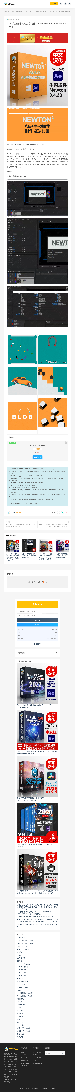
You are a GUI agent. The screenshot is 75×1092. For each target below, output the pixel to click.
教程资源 (20, 1019)
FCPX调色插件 (21, 975)
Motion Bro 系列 (22, 990)
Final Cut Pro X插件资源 (25, 1059)
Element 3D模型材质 (23, 964)
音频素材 (20, 1037)
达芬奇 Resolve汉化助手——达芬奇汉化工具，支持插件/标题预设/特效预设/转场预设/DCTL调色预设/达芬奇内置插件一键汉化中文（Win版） (37, 907)
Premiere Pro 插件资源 (25, 1065)
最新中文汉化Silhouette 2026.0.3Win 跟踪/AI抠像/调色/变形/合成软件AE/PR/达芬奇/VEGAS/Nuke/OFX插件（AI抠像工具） (37, 920)
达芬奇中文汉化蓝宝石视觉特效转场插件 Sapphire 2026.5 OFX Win (37, 925)
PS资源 (19, 1007)
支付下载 (37, 620)
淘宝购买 (37, 624)
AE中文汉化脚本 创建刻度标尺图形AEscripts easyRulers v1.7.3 (29, 555)
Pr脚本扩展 (20, 999)
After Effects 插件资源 (25, 1053)
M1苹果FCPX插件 (23, 987)
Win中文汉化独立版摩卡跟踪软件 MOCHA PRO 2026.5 (35, 917)
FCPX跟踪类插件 (22, 981)
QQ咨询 (38, 644)
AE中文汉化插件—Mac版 (25, 940)
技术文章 (20, 1013)
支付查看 (38, 457)
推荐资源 (20, 1016)
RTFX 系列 (20, 1010)
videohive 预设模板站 (37, 1065)
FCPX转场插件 (21, 984)
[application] (37, 124)
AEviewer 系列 (22, 937)
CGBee (36, 1088)
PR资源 (19, 1002)
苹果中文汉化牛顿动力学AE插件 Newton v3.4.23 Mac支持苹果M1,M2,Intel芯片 (20, 525)
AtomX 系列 (21, 955)
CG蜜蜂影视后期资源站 (16, 11)
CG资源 (19, 961)
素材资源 (20, 1022)
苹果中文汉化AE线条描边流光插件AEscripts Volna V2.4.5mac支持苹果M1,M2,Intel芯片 (54, 525)
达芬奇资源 (20, 1034)
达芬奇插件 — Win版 (23, 1031)
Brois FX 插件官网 (37, 1059)
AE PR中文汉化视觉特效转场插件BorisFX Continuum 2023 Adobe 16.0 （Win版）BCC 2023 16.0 (12, 557)
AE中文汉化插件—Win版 (37, 11)
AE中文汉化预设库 (23, 949)
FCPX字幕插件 (21, 970)
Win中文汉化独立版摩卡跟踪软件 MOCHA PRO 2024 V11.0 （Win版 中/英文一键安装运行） (45, 557)
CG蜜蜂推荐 (21, 958)
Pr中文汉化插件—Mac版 (25, 993)
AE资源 (27, 11)
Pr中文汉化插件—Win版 (25, 996)
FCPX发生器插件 (22, 967)
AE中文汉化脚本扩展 (24, 946)
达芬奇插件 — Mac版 (23, 1028)
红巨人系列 (20, 1025)
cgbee (13, 512)
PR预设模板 (21, 1005)
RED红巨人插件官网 (37, 1053)
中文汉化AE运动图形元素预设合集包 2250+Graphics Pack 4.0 (62, 555)
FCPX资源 (20, 978)
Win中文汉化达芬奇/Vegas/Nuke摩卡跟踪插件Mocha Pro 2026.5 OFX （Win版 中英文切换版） (35, 913)
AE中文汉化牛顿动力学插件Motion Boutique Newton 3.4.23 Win (39, 504)
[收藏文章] (58, 512)
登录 (44, 582)
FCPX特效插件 (21, 972)
